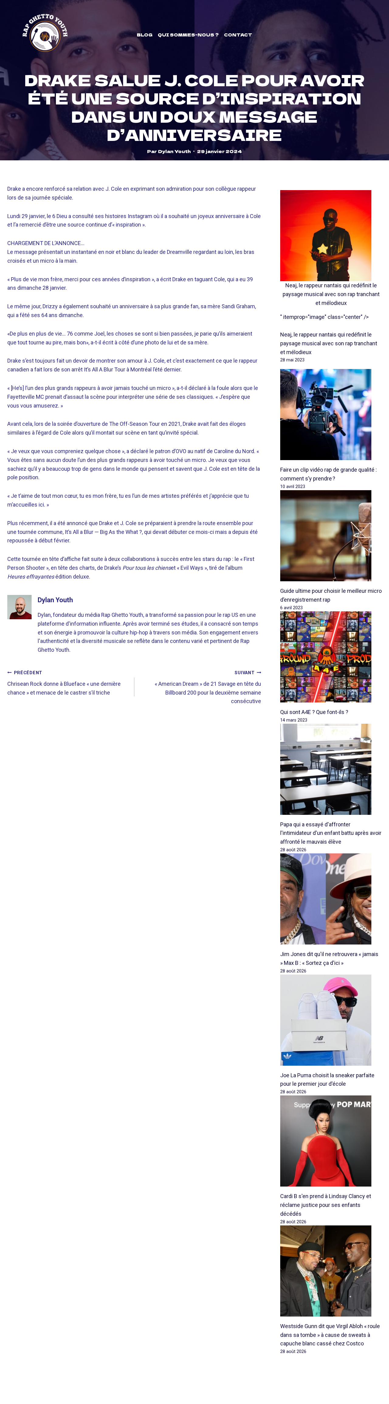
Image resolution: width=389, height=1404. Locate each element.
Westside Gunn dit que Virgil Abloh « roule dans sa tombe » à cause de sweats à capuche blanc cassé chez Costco (330, 1335)
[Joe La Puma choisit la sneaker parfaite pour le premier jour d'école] (331, 1020)
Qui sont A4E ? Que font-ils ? (314, 712)
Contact (238, 35)
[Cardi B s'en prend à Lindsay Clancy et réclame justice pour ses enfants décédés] (331, 1141)
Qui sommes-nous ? (188, 35)
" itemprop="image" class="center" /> (324, 317)
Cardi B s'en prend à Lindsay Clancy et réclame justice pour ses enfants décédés (325, 1205)
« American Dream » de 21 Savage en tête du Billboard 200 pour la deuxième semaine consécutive (208, 687)
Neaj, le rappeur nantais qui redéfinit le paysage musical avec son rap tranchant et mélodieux (331, 294)
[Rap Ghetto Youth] (45, 34)
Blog (145, 35)
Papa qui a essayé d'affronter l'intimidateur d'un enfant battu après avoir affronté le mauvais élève (330, 833)
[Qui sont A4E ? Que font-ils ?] (331, 656)
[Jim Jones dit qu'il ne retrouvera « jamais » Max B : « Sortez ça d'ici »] (331, 899)
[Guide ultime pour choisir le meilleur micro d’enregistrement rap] (331, 535)
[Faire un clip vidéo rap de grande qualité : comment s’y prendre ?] (331, 414)
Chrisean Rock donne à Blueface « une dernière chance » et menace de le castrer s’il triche (64, 683)
